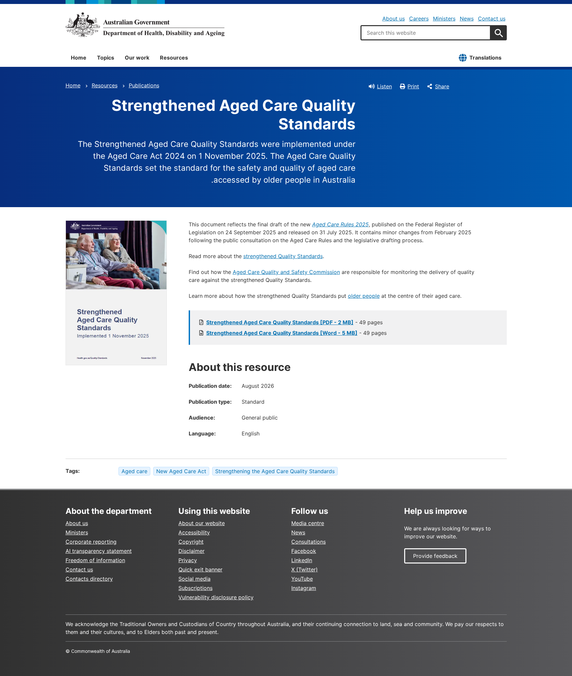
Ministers (444, 18)
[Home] (145, 24)
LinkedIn (301, 560)
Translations (485, 57)
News (467, 18)
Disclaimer (191, 551)
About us (393, 18)
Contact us (491, 18)
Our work (137, 57)
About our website (201, 523)
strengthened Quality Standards (283, 256)
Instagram (303, 588)
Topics (105, 57)
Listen (384, 86)
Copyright (191, 541)
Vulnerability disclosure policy (216, 597)
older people (364, 296)
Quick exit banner (200, 569)
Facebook (303, 551)
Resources (174, 57)
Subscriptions (195, 588)
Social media (194, 578)
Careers (419, 18)
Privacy (187, 560)
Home (78, 57)
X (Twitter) (304, 569)
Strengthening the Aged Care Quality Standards (275, 471)
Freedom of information (95, 560)
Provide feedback (435, 556)
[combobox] (425, 32)
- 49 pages (294, 322)
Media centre (307, 523)
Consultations (308, 541)
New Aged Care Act (181, 471)
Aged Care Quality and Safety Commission (286, 272)
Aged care (134, 471)
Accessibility (194, 532)
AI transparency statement (99, 551)
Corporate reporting (91, 541)
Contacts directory (89, 578)
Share (442, 86)
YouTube (302, 578)
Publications (144, 85)
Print (413, 86)
